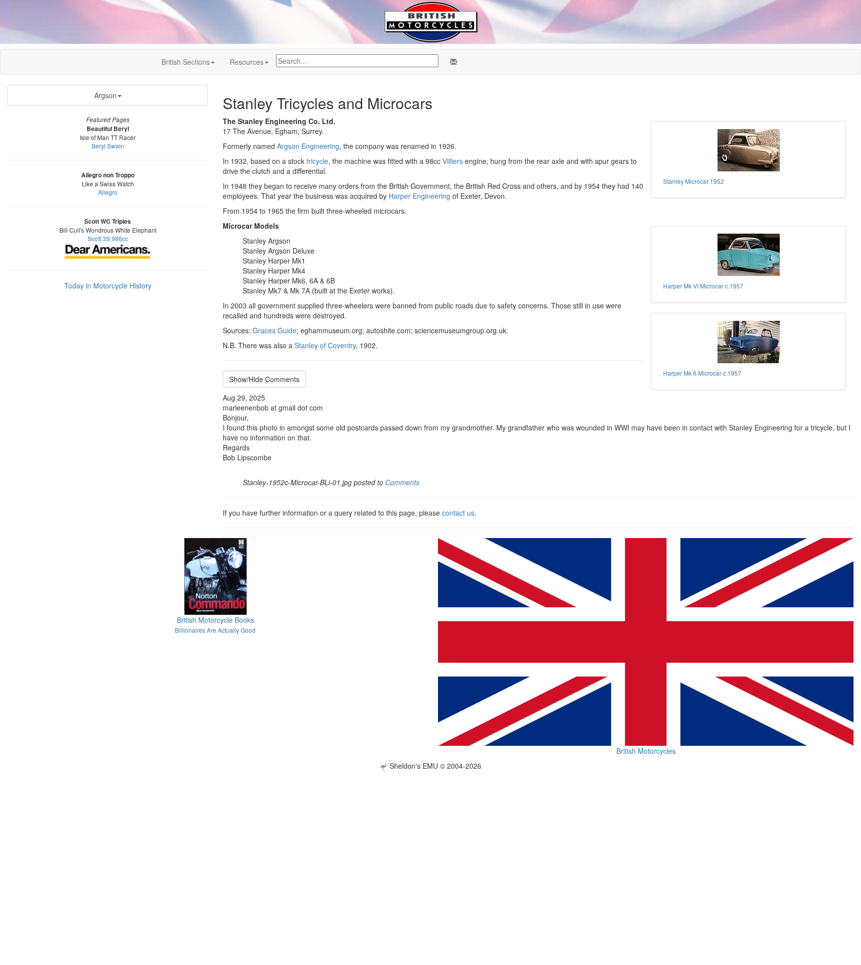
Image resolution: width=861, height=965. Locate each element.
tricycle (317, 161)
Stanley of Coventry (325, 345)
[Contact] (451, 61)
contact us (458, 513)
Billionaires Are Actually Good (215, 630)
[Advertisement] (430, 840)
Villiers (452, 161)
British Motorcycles (646, 751)
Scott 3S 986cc (108, 238)
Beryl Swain (108, 145)
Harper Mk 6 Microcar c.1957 (702, 373)
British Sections (185, 62)
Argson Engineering (308, 146)
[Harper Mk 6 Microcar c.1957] (748, 342)
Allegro (108, 192)
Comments (402, 482)
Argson (105, 95)
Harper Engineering (419, 196)
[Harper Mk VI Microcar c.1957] (748, 255)
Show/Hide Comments (264, 379)
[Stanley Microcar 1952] (748, 150)
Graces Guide (274, 330)
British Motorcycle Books (215, 620)
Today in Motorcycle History (107, 285)
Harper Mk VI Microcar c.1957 (703, 285)
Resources (247, 62)
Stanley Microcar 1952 (693, 181)
